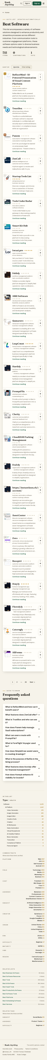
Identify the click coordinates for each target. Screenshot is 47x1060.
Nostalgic (39, 952)
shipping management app (21, 589)
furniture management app (20, 587)
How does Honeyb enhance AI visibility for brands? (19, 776)
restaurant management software (23, 323)
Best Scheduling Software (12, 1001)
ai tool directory (17, 255)
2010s (40, 935)
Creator (6, 913)
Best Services (7, 1004)
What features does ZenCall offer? (21, 715)
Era (4, 935)
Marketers (39, 892)
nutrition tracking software (20, 497)
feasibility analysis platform (21, 303)
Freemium (39, 881)
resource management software (22, 520)
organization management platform (23, 467)
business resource (18, 183)
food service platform (19, 634)
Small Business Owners (35, 899)
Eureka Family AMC (9, 1054)
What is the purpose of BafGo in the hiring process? (21, 760)
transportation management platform (24, 609)
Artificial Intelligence (35, 903)
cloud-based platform (19, 447)
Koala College (21, 1054)
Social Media (38, 1017)
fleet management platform (22, 612)
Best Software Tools (10, 994)
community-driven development (22, 541)
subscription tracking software (22, 141)
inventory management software (24, 348)
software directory (18, 208)
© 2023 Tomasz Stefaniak (22, 1052)
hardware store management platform (21, 370)
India (41, 931)
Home (7, 12)
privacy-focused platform (20, 543)
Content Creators (36, 896)
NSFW (41, 946)
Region (6, 956)
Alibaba (40, 920)
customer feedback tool (20, 419)
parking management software (22, 445)
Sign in (27, 3)
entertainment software (19, 394)
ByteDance (39, 914)
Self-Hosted (39, 863)
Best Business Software (11, 973)
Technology (38, 870)
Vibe (4, 950)
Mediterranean (38, 961)
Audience (6, 892)
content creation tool (19, 90)
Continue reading (19, 101)
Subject (6, 903)
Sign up (37, 3)
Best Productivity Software (12, 990)
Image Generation (36, 907)
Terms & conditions (31, 1049)
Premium (40, 888)
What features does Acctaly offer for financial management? (20, 768)
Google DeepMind (37, 918)
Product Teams (38, 1021)
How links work (7, 1049)
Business (39, 877)
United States (37, 924)
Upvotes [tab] (16, 67)
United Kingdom (37, 929)
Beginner (40, 942)
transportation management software (24, 346)
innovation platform (18, 206)
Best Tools (6, 980)
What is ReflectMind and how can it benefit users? (21, 708)
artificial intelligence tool (20, 161)
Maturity (7, 946)
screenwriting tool (18, 396)
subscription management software (23, 138)
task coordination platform (20, 278)
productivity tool (17, 232)
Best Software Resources (11, 976)
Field (5, 870)
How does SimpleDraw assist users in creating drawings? (21, 752)
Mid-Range (39, 883)
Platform (7, 859)
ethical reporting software (20, 111)
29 (26, 682)
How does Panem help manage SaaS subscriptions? (19, 729)
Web (41, 859)
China (41, 927)
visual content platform (19, 88)
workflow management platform (22, 276)
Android (40, 866)
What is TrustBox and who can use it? (21, 721)
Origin (5, 924)
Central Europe (38, 956)
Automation (39, 909)
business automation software (22, 495)
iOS (41, 861)
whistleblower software (19, 113)
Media (40, 872)
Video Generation (36, 905)
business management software (22, 325)
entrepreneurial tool (18, 181)
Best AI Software (8, 983)
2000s (41, 938)
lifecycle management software (22, 518)
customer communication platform (23, 564)
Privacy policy (18, 1049)
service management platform (22, 632)
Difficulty (7, 942)
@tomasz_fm (7, 1052)
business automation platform (22, 566)
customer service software (20, 163)
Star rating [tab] (26, 67)
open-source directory (19, 253)
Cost (5, 881)
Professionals (38, 894)
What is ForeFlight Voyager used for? (20, 744)
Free (41, 885)
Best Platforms (8, 997)
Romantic (40, 950)
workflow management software (24, 470)
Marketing (39, 874)
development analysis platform (22, 301)
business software (18, 655)
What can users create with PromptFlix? (18, 736)
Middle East (39, 959)
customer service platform (20, 417)
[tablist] (21, 67)
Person (40, 916)
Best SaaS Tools (8, 987)
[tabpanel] (23, 371)
